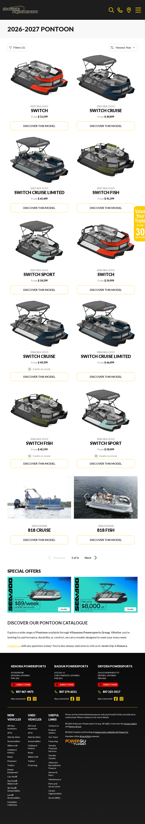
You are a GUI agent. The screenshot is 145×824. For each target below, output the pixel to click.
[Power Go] (97, 742)
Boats (10, 756)
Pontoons (12, 761)
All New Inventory (12, 727)
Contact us (14, 645)
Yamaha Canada (52, 757)
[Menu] (138, 9)
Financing (32, 765)
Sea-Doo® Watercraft (12, 782)
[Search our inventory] (111, 10)
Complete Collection (12, 803)
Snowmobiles (13, 741)
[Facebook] (29, 699)
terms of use (75, 726)
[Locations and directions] (129, 10)
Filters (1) (19, 47)
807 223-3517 (111, 691)
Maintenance (54, 779)
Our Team (53, 737)
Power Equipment (12, 771)
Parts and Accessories (54, 785)
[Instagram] (35, 699)
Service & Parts (52, 773)
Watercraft (12, 745)
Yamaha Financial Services (52, 748)
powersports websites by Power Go (111, 732)
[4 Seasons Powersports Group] (20, 10)
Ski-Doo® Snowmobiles (13, 789)
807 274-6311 (68, 691)
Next (88, 557)
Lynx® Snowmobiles (13, 796)
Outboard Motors (12, 751)
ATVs (9, 732)
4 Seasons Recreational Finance (54, 765)
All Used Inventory (32, 727)
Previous (59, 557)
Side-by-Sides (13, 737)
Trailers (11, 765)
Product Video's (52, 731)
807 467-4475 (24, 691)
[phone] (120, 10)
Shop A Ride (85, 736)
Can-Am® (12, 776)
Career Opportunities (55, 792)
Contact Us (53, 725)
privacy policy (130, 723)
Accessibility (54, 797)
